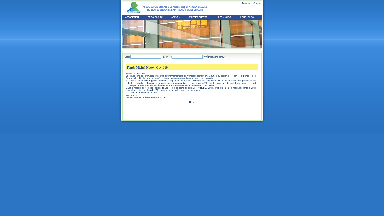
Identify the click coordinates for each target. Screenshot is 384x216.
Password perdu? (216, 57)
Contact (257, 3)
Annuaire (246, 3)
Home (192, 102)
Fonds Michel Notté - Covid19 (147, 67)
